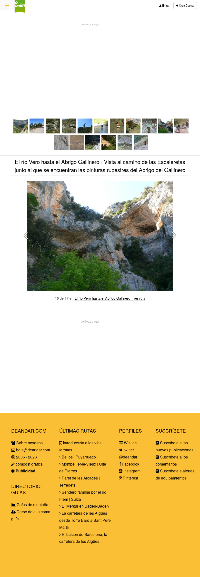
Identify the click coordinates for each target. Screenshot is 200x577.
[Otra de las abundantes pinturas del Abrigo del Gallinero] (77, 148)
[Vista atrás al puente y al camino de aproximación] (69, 132)
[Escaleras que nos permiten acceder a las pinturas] (181, 132)
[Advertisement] (100, 62)
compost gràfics (29, 464)
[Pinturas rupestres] (61, 148)
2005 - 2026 (26, 457)
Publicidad (25, 471)
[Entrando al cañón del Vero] (21, 132)
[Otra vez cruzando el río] (117, 132)
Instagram (131, 471)
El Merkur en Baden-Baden (85, 506)
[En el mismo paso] (133, 132)
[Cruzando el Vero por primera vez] (101, 132)
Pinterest (130, 478)
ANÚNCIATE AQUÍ (90, 24)
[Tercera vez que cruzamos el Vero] (92, 148)
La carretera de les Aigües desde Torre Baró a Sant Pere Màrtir (85, 520)
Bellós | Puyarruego (78, 457)
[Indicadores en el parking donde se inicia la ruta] (37, 132)
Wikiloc (130, 443)
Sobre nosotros (29, 443)
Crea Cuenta (186, 5)
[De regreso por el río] (125, 148)
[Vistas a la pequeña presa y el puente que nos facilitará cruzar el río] (53, 132)
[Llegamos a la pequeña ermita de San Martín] (109, 148)
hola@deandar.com (33, 450)
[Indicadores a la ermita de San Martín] (149, 132)
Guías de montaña (32, 504)
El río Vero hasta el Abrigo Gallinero (57, 161)
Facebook (130, 464)
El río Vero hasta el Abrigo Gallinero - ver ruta (109, 298)
